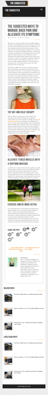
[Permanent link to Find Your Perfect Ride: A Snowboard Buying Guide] (8, 297)
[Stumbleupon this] (11, 234)
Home (8, 15)
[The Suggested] (17, 3)
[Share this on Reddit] (19, 234)
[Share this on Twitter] (34, 229)
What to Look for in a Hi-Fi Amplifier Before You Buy (29, 308)
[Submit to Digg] (11, 240)
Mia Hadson (13, 37)
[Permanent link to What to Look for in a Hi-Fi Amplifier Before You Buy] (8, 312)
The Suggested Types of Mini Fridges (32, 248)
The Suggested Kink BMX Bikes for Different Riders (16, 249)
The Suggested (12, 10)
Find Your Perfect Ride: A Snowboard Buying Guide (28, 294)
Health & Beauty (25, 37)
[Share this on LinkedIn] (27, 234)
